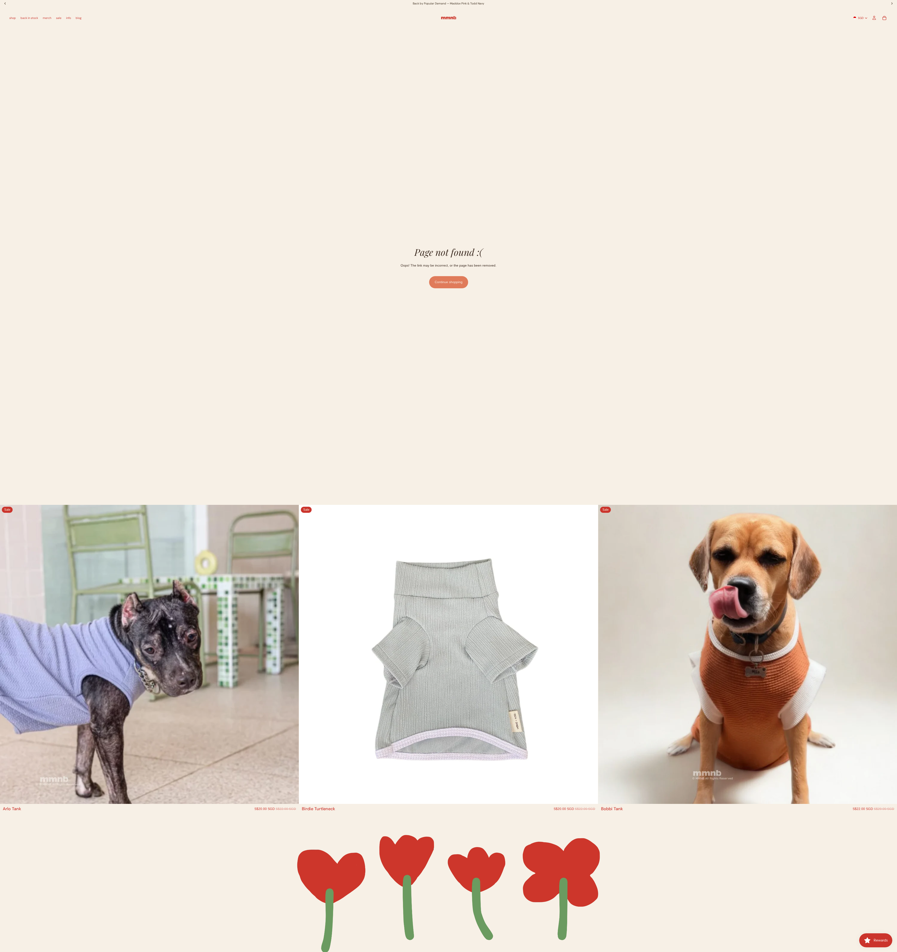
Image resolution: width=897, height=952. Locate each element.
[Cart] (884, 18)
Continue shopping (449, 282)
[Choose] (292, 796)
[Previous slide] (7, 654)
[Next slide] (292, 654)
